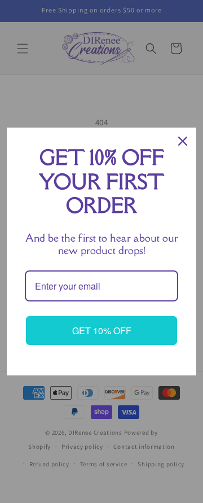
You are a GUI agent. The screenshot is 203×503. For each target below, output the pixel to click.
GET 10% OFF (101, 330)
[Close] (182, 141)
